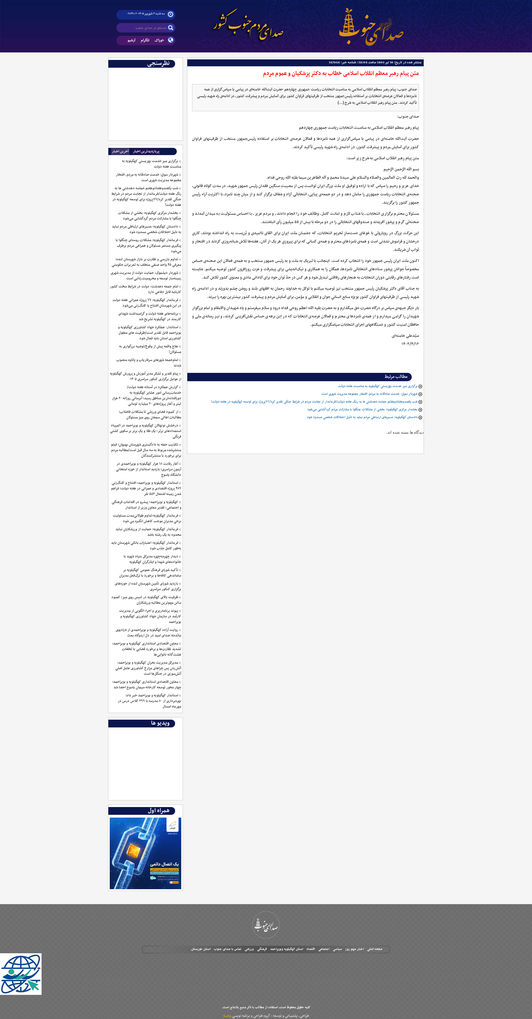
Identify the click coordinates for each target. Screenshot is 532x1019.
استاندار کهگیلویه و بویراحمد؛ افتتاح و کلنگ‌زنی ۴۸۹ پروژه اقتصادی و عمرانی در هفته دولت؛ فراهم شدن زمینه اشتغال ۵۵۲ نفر (146, 488)
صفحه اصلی (374, 949)
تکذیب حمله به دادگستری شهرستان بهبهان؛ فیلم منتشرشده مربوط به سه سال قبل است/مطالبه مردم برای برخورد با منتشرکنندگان (146, 450)
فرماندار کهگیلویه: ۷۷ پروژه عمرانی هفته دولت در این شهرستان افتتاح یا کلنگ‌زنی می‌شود (146, 303)
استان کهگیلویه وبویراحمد (286, 949)
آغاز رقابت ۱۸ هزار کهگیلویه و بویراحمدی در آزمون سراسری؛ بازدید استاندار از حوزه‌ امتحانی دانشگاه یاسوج (148, 469)
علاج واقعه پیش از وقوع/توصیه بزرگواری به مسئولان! (150, 349)
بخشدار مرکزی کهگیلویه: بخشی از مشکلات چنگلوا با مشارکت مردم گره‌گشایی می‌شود (362, 409)
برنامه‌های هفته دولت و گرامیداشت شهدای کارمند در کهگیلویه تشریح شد (149, 316)
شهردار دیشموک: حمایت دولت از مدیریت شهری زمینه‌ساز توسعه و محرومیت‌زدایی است (146, 275)
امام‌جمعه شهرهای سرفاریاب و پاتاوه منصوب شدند (148, 362)
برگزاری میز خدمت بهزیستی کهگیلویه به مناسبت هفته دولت (378, 386)
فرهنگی (262, 949)
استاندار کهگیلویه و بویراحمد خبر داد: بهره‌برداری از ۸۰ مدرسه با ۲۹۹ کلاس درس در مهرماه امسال (149, 701)
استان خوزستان (201, 949)
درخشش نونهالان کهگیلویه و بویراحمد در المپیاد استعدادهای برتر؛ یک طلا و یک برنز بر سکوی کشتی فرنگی (145, 431)
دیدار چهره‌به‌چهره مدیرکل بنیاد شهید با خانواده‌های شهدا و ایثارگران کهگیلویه (152, 559)
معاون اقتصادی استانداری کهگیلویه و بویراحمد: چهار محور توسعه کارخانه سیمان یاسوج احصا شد (146, 684)
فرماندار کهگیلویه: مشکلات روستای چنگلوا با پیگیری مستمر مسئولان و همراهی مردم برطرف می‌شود (148, 245)
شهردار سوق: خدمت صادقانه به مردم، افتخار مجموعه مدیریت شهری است (369, 394)
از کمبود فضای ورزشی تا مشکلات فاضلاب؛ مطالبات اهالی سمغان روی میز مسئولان (150, 414)
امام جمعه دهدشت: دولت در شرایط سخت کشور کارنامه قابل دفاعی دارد (145, 289)
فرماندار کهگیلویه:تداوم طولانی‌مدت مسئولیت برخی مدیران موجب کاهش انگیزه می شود (147, 518)
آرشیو (131, 40)
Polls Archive (169, 72)
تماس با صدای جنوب (227, 949)
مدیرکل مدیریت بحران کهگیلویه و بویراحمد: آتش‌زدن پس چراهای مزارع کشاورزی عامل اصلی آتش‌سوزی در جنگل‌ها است (148, 668)
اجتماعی (323, 949)
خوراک (159, 40)
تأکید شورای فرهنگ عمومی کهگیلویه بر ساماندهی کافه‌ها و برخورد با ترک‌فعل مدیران (150, 572)
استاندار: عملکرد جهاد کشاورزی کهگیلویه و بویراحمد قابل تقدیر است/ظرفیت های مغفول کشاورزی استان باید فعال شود (149, 333)
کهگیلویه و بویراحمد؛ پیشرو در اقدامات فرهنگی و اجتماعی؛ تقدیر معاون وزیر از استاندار (146, 504)
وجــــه (227, 1016)
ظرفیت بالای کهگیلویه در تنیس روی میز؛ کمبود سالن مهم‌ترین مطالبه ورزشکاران (146, 600)
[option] (145, 72)
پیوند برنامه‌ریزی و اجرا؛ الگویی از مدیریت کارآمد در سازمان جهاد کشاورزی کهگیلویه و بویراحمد (150, 616)
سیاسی (337, 949)
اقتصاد (310, 949)
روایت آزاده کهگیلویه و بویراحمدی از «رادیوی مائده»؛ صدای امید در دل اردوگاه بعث (148, 632)
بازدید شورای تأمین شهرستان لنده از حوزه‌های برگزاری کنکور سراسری (148, 586)
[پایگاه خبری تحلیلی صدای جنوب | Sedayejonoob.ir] (371, 22)
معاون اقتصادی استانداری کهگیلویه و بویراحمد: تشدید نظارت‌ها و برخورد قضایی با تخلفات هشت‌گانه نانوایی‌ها (146, 649)
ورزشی (249, 949)
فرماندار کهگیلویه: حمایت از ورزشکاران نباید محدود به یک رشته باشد (148, 532)
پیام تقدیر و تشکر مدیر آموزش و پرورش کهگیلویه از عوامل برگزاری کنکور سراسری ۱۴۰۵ (145, 376)
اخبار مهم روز (354, 949)
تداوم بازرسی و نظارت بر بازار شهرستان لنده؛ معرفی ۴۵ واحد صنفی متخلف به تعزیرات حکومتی (146, 262)
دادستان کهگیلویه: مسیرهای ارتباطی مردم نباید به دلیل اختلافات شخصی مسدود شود (362, 417)
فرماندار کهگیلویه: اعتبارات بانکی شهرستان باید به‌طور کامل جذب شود (146, 545)
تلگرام (145, 40)
